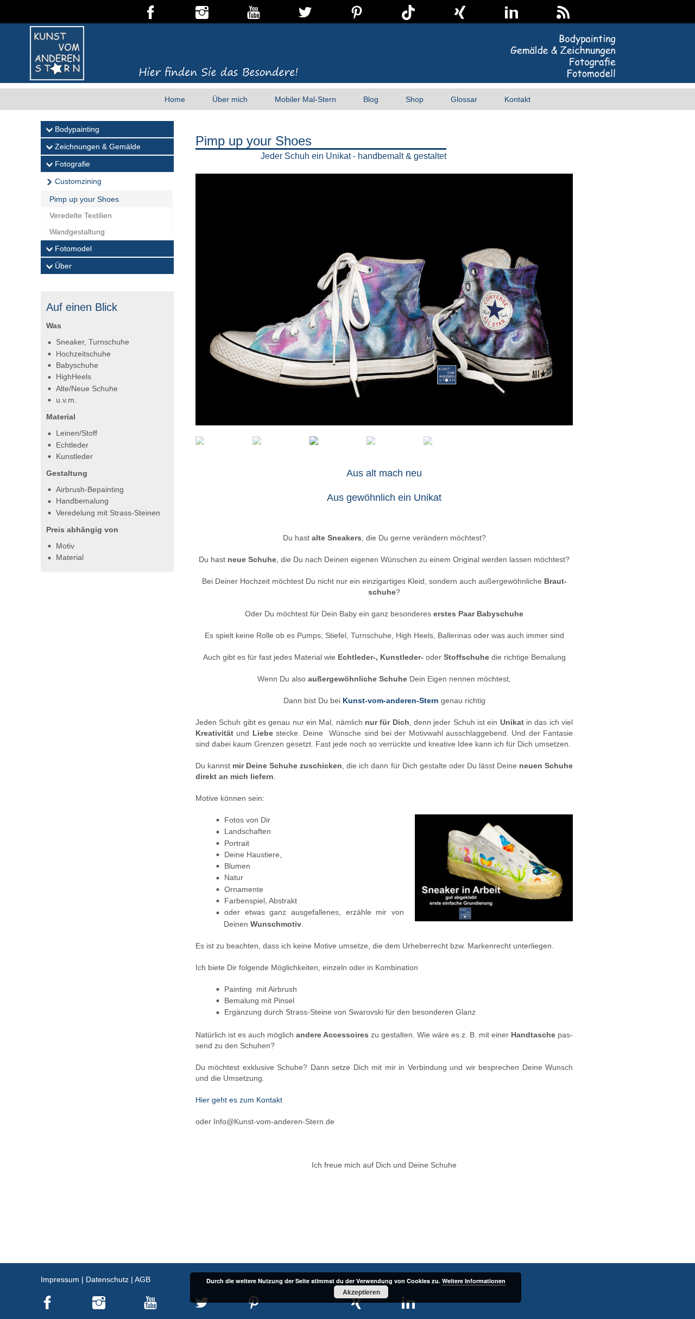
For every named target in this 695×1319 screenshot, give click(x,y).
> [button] (518, 289)
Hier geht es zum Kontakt (238, 1099)
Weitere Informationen (474, 1281)
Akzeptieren (361, 1292)
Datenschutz (107, 1279)
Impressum (60, 1279)
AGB (142, 1279)
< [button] (518, 270)
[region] (384, 315)
